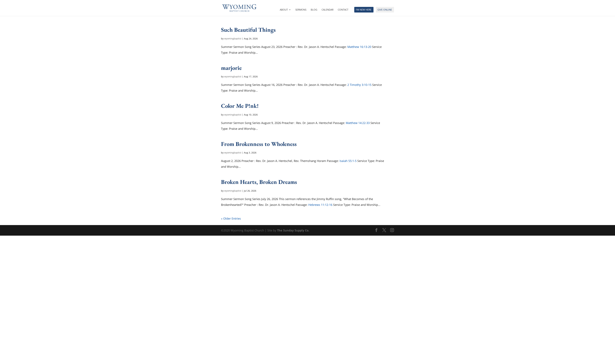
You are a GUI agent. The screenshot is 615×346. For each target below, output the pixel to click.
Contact (343, 9)
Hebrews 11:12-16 (320, 205)
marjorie (231, 68)
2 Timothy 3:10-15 (359, 85)
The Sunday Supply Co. (293, 230)
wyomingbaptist (232, 38)
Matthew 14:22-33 (358, 123)
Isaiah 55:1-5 (348, 161)
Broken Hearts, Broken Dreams (259, 182)
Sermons (300, 9)
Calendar (327, 9)
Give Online (384, 9)
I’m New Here (363, 9)
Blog (314, 9)
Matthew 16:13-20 (359, 47)
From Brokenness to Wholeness (259, 144)
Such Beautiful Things (248, 29)
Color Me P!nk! (240, 106)
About (284, 9)
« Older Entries (231, 218)
